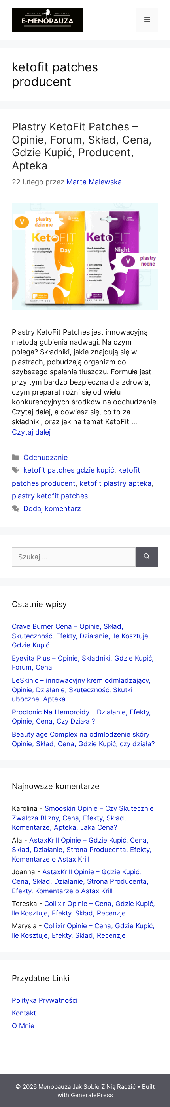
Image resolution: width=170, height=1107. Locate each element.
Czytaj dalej (31, 432)
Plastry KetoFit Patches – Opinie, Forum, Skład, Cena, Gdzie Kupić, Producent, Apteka (82, 146)
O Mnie (23, 1026)
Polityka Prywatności (44, 1000)
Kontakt (24, 1013)
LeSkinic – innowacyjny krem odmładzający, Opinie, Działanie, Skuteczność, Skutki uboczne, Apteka (81, 689)
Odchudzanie (45, 457)
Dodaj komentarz (52, 508)
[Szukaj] (147, 557)
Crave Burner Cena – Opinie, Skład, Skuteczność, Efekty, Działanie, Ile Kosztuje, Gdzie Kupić (81, 635)
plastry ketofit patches (50, 496)
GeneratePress (92, 1095)
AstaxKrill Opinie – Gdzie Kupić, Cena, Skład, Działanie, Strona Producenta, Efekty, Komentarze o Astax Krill (81, 849)
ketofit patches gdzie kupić (68, 470)
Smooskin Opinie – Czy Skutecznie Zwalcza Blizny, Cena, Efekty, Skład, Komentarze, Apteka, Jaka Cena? (83, 817)
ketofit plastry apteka (115, 483)
